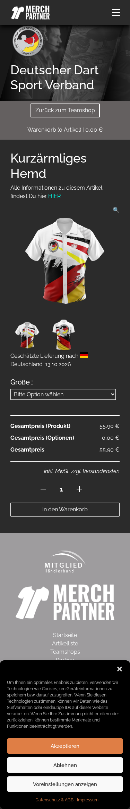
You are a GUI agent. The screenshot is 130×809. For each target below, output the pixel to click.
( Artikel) (65, 129)
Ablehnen (65, 765)
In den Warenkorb (65, 509)
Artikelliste (65, 643)
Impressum (87, 800)
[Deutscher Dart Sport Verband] (27, 40)
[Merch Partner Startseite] (65, 602)
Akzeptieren (65, 746)
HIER (54, 196)
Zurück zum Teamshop (65, 110)
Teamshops (65, 652)
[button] (119, 669)
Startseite (65, 635)
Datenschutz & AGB (54, 800)
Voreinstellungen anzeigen (65, 784)
